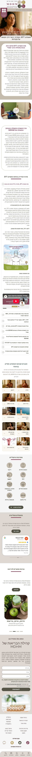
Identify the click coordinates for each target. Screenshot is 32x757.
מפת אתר (23, 723)
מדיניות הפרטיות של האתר (14, 684)
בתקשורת (8, 724)
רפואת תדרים (23, 489)
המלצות (8, 721)
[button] (16, 111)
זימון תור (11, 755)
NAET (9, 479)
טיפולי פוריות (8, 731)
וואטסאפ (22, 755)
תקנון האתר (23, 731)
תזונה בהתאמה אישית (9, 489)
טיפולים (8, 717)
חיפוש (5, 755)
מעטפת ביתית (9, 500)
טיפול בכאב (8, 728)
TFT (23, 479)
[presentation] (21, 631)
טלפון (16, 755)
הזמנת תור (8, 733)
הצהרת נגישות (23, 720)
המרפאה (8, 719)
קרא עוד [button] (26, 553)
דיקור (9, 470)
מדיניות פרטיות (23, 728)
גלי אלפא (23, 500)
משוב (23, 733)
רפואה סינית (23, 470)
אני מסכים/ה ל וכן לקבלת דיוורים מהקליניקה (17, 685)
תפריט (28, 755)
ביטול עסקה (23, 717)
